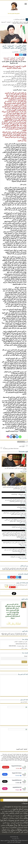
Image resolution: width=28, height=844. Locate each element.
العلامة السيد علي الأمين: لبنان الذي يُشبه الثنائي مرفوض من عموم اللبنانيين (14, 487)
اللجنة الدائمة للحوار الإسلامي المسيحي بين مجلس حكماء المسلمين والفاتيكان (15, 500)
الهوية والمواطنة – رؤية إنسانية (18, 494)
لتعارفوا (3, 820)
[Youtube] (11, 577)
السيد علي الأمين (21, 441)
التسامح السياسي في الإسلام (19, 527)
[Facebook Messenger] (17, 436)
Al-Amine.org (15, 836)
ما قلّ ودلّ (18, 825)
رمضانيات (11, 818)
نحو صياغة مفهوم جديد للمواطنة (18, 556)
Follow (4, 774)
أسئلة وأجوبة (18, 809)
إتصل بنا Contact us (8, 809)
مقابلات (20, 22)
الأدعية (2, 809)
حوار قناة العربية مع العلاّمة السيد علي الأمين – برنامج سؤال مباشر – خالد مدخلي (15, 520)
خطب (7, 813)
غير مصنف (23, 820)
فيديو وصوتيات (13, 820)
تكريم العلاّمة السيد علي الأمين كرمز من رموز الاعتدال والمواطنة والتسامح (15, 550)
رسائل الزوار (19, 818)
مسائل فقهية (5, 827)
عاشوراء (5, 818)
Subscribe (5, 767)
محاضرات (13, 827)
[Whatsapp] (20, 436)
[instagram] (8, 577)
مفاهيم (25, 830)
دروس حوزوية (19, 815)
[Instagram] (8, 436)
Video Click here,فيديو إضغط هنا (10, 448)
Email (25, 656)
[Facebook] (11, 436)
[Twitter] (17, 577)
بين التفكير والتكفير (15, 813)
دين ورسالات (10, 815)
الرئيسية (25, 22)
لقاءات (25, 823)
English (8, 807)
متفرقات (9, 825)
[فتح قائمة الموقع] (25, 4)
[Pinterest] (14, 577)
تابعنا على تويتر (24, 699)
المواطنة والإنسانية (21, 507)
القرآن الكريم (24, 811)
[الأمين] (14, 6)
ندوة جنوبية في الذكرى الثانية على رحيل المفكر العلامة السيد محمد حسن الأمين (14, 513)
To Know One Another (20, 807)
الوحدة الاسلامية (14, 811)
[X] (14, 436)
